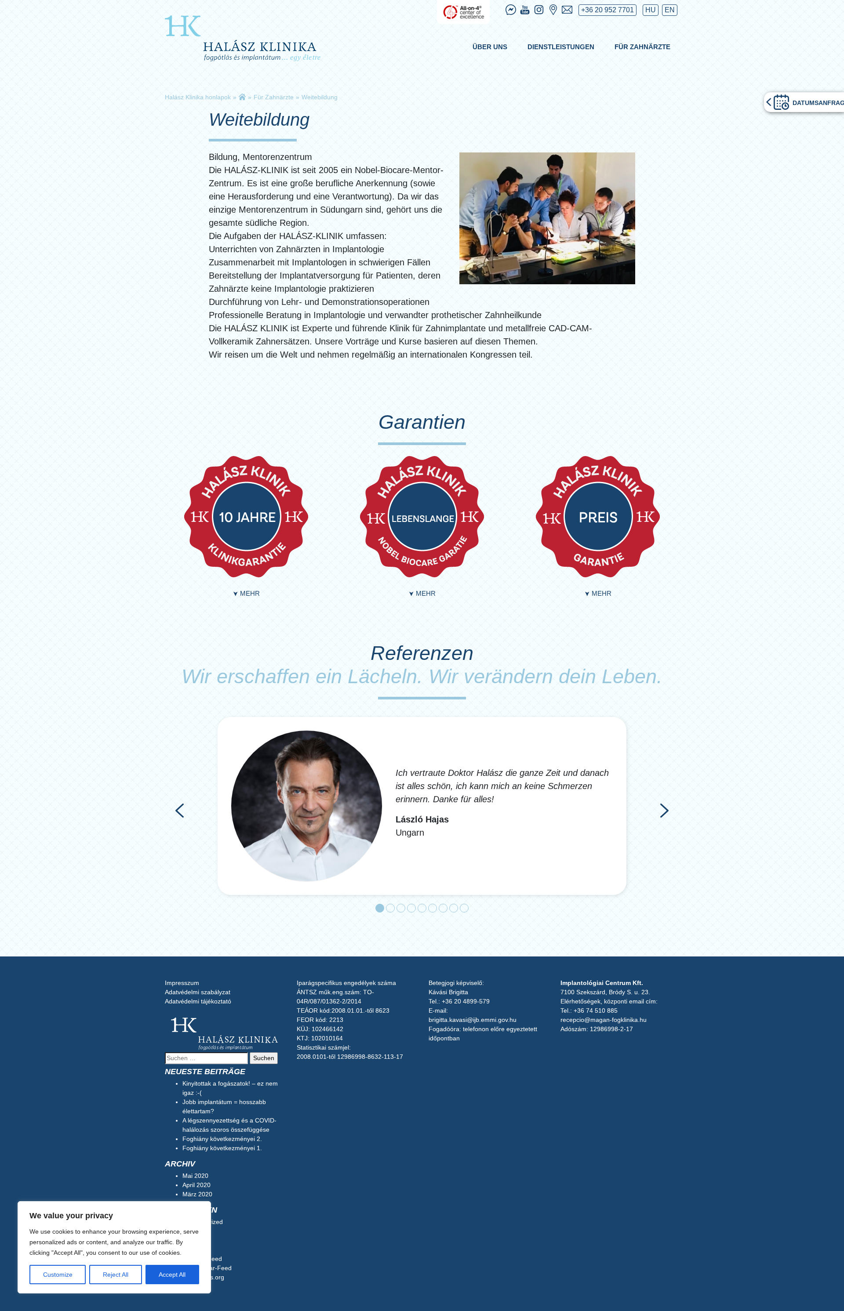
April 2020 (196, 1184)
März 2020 (197, 1194)
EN (670, 10)
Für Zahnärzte (642, 47)
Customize (58, 1274)
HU (650, 10)
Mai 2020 (195, 1175)
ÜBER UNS (490, 47)
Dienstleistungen (561, 47)
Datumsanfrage (818, 102)
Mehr (246, 593)
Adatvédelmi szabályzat (197, 992)
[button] (180, 810)
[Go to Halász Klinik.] (242, 97)
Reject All (115, 1274)
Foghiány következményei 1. (222, 1148)
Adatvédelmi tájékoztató (198, 1001)
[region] (114, 1247)
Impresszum (182, 982)
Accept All (172, 1274)
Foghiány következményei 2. (222, 1138)
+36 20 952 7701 (607, 10)
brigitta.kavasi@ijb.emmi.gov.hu (473, 1019)
